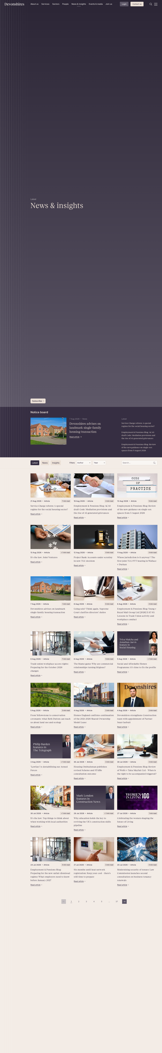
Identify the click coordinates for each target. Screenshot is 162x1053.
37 (117, 902)
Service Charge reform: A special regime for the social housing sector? (138, 424)
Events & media (96, 4)
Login (124, 4)
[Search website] (151, 4)
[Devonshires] (16, 4)
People (65, 4)
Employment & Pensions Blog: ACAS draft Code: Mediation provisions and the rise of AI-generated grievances (138, 435)
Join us (109, 4)
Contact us (137, 4)
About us (34, 4)
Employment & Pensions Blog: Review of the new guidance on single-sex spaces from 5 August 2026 (139, 447)
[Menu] (155, 4)
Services (45, 4)
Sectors (55, 4)
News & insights (79, 4)
